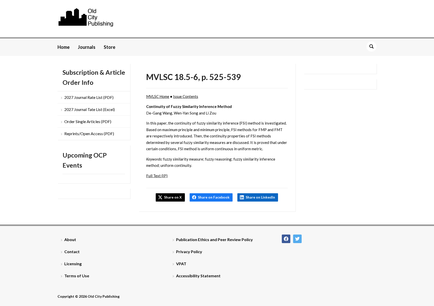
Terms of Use (76, 275)
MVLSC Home (157, 96)
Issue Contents (185, 96)
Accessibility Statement (198, 275)
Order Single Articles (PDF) (87, 121)
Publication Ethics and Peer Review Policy (214, 239)
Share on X (173, 197)
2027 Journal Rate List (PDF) (89, 97)
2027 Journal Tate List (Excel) (89, 109)
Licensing (73, 263)
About (70, 239)
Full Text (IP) (157, 175)
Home (64, 47)
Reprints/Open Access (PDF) (89, 133)
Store (109, 47)
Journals (86, 47)
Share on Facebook (214, 197)
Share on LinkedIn (260, 197)
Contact (72, 251)
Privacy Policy (189, 251)
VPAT (181, 263)
